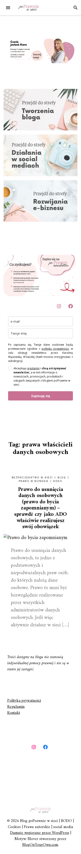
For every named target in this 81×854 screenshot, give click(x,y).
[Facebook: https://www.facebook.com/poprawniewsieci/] (71, 306)
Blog (62, 477)
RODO (57, 481)
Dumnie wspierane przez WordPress (39, 832)
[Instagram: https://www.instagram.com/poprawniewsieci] (34, 747)
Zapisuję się (40, 396)
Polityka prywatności (24, 700)
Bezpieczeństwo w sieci (32, 477)
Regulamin (16, 706)
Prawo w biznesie (34, 481)
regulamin (33, 368)
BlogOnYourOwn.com (40, 844)
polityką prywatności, (55, 349)
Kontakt (13, 712)
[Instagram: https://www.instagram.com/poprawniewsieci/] (59, 306)
